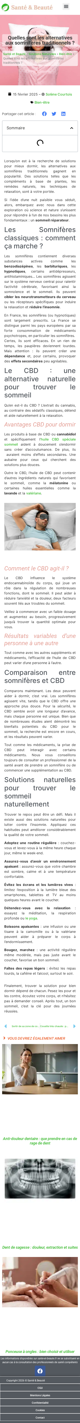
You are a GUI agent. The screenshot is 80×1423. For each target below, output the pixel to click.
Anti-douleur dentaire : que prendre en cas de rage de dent (40, 1141)
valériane (33, 493)
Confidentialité (40, 1402)
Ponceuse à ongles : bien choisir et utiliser (40, 1351)
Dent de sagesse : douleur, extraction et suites (40, 1247)
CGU (40, 1387)
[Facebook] (40, 1371)
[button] (66, 6)
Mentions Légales (40, 1395)
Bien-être (65, 54)
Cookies (40, 1410)
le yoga (31, 918)
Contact (40, 1417)
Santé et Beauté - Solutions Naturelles (29, 54)
